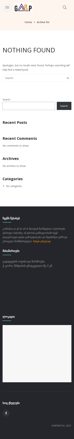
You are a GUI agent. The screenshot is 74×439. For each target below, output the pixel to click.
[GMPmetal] (23, 7)
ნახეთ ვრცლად (42, 241)
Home (28, 22)
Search (67, 78)
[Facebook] (6, 413)
